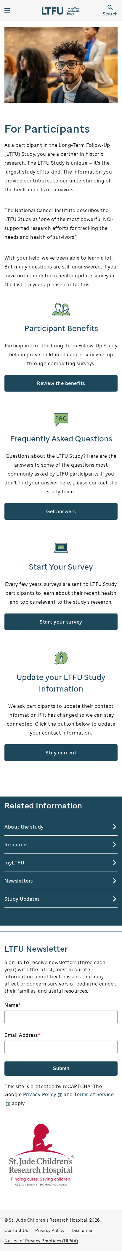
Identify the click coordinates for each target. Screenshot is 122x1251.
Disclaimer (83, 1230)
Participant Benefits (61, 328)
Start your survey (61, 622)
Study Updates (22, 899)
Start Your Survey (61, 566)
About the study (24, 827)
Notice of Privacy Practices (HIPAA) (41, 1241)
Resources (16, 844)
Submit (61, 1068)
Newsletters (18, 881)
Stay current (61, 752)
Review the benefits (61, 383)
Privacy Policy (40, 1094)
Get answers (61, 511)
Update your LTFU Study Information (61, 683)
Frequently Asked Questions (61, 438)
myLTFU (14, 862)
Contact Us (16, 1230)
